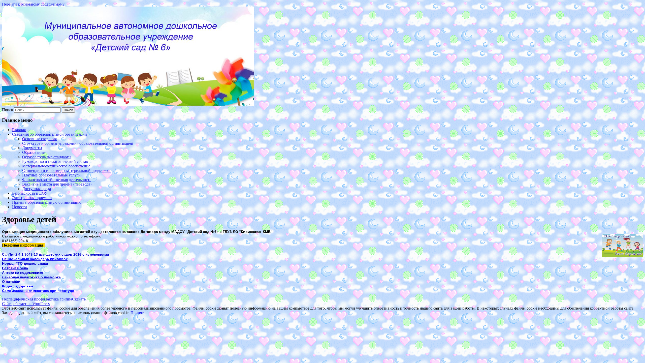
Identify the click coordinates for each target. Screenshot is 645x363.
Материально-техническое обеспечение (56, 166)
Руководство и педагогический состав (55, 161)
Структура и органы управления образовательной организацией (77, 143)
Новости (19, 207)
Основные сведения (39, 139)
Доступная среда (36, 189)
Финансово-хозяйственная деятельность (56, 179)
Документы (32, 148)
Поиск (7, 110)
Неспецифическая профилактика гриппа (37, 299)
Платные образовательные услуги (51, 175)
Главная (19, 130)
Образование (33, 152)
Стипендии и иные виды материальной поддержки (66, 170)
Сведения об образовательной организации (49, 134)
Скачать (79, 299)
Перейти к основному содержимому (33, 4)
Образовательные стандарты (46, 157)
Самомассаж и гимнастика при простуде (38, 291)
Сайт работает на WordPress (26, 303)
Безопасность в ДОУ (29, 193)
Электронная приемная (32, 198)
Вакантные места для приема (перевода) (56, 184)
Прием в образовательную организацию (46, 202)
